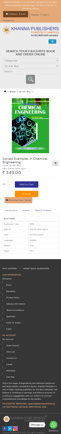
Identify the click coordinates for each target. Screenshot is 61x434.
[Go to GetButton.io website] (53, 431)
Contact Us (8, 20)
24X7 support (9, 268)
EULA (8, 285)
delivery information (15, 304)
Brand (12, 92)
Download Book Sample (19, 200)
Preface (25, 210)
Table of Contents (43, 210)
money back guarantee (36, 268)
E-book (26, 193)
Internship (10, 371)
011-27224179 (8, 404)
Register (35, 15)
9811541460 (21, 404)
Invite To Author (13, 323)
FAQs (8, 329)
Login (44, 15)
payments (10, 291)
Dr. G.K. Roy (24, 92)
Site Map (10, 377)
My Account (7, 339)
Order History (12, 345)
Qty (4, 184)
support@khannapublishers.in (41, 404)
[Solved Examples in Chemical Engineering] (30, 126)
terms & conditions (15, 310)
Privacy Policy (12, 298)
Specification (11, 210)
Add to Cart (27, 184)
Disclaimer (7, 279)
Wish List (10, 352)
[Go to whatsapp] (53, 425)
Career (9, 364)
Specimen (10, 316)
